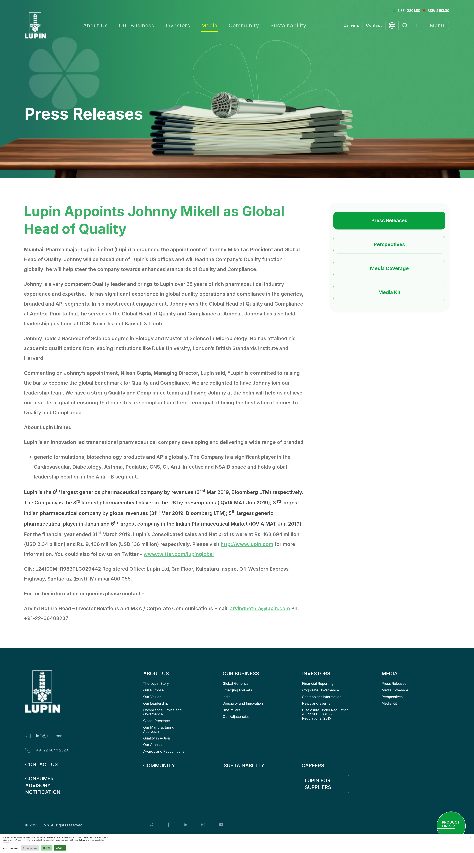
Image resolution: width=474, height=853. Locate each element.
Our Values (152, 697)
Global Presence (156, 721)
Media (209, 25)
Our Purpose (153, 690)
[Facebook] (168, 824)
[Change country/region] (392, 25)
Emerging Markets (237, 690)
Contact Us (41, 764)
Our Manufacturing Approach (159, 729)
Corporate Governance (320, 690)
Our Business (136, 25)
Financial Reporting (318, 683)
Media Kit (389, 292)
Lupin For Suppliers (318, 783)
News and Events (316, 703)
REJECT (46, 848)
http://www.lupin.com (247, 544)
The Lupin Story (156, 683)
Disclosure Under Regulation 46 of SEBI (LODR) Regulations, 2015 (325, 714)
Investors (178, 25)
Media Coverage (389, 268)
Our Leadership (155, 703)
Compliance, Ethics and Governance (163, 712)
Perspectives (389, 244)
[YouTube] (221, 824)
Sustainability (288, 25)
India (227, 697)
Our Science (153, 745)
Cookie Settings (78, 840)
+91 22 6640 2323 (52, 750)
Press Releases (389, 220)
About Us (95, 25)
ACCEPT (59, 848)
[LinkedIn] (185, 824)
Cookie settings (30, 848)
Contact (374, 25)
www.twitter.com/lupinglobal (179, 554)
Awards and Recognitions (163, 751)
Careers (351, 25)
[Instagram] (203, 824)
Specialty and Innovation (243, 703)
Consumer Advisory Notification (42, 785)
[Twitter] (151, 824)
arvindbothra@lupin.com (260, 608)
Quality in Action (156, 738)
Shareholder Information (321, 697)
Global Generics (236, 683)
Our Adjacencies (236, 717)
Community (244, 25)
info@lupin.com (49, 736)
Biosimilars (231, 710)
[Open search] (405, 25)
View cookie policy (11, 848)
